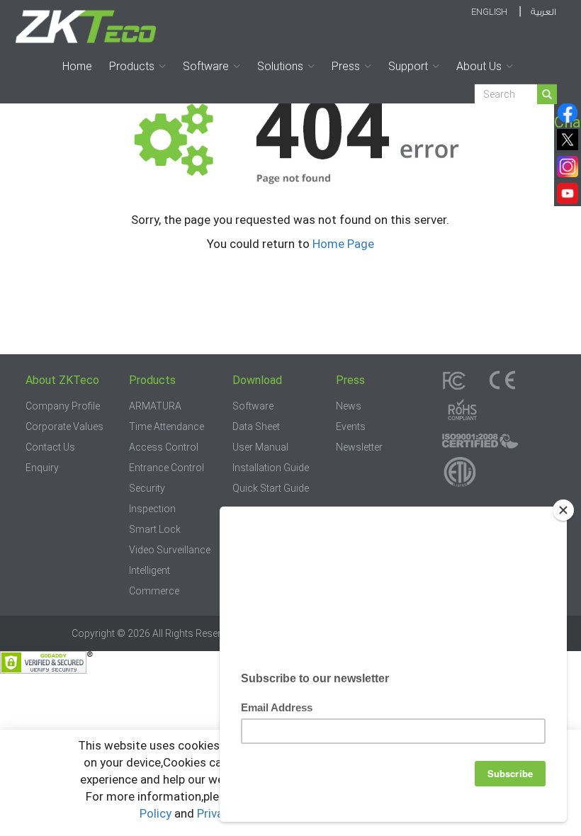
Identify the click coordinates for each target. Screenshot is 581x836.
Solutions (280, 66)
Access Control (163, 447)
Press (346, 66)
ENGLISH (489, 11)
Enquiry (42, 467)
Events (351, 426)
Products (131, 66)
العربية (543, 12)
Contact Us (50, 447)
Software (206, 66)
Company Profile (63, 406)
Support (408, 66)
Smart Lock (155, 529)
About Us (479, 66)
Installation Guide (270, 467)
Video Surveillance (169, 549)
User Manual (260, 447)
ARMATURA (155, 406)
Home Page (343, 244)
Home (77, 66)
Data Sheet (256, 426)
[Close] (563, 510)
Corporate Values (64, 426)
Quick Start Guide (270, 488)
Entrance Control (166, 467)
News (348, 406)
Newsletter (359, 447)
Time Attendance (166, 426)
